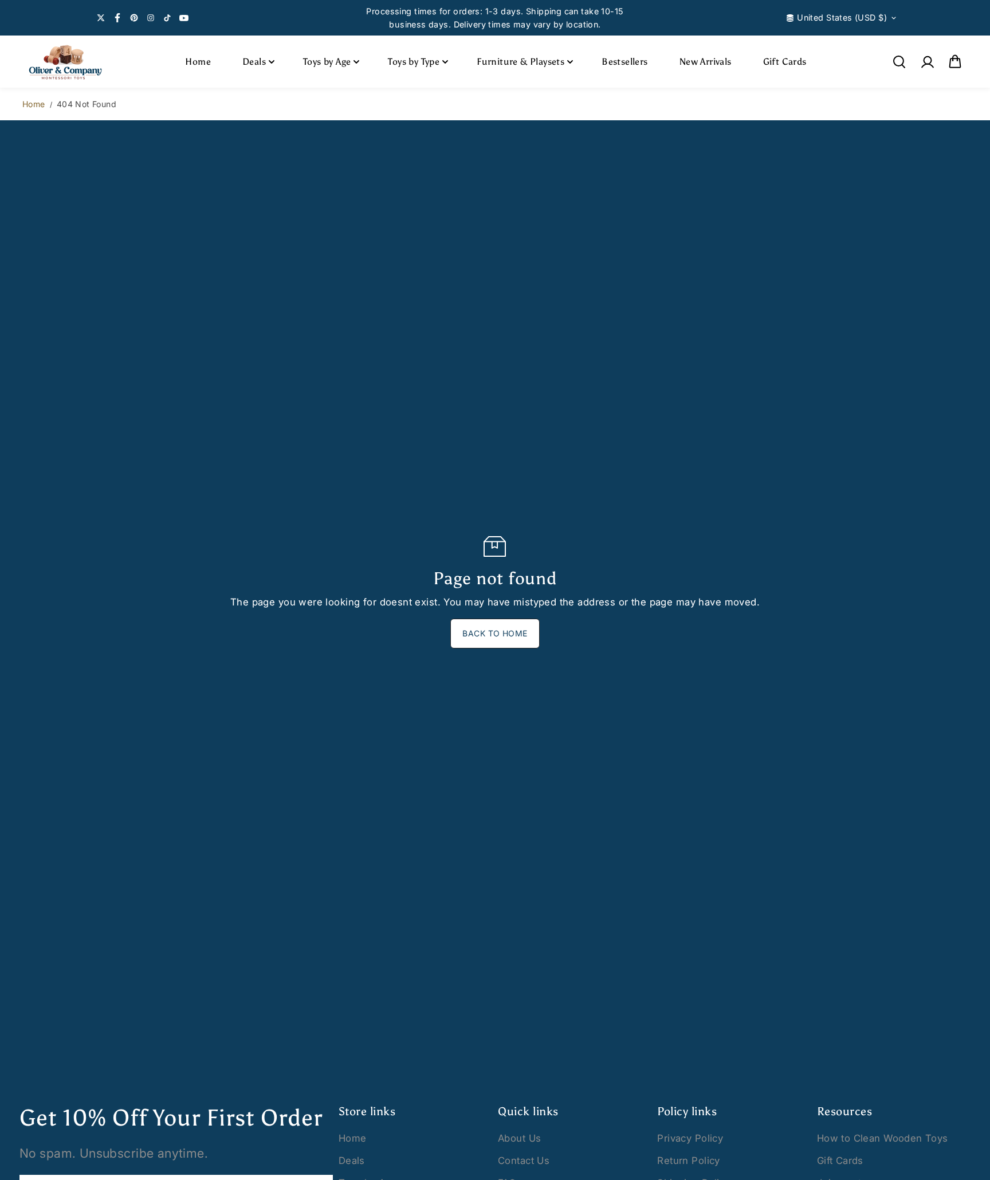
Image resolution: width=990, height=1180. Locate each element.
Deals (254, 61)
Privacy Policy (690, 1138)
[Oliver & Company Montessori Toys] (65, 61)
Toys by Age (327, 61)
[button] (955, 61)
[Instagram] (151, 18)
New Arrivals (705, 61)
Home (198, 61)
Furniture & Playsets (520, 61)
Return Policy (688, 1160)
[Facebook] (117, 18)
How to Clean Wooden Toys (882, 1138)
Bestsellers (624, 61)
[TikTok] (167, 18)
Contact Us (523, 1160)
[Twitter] (101, 18)
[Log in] (927, 61)
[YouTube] (184, 18)
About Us (519, 1138)
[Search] (899, 61)
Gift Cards (785, 61)
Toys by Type (413, 61)
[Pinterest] (134, 18)
